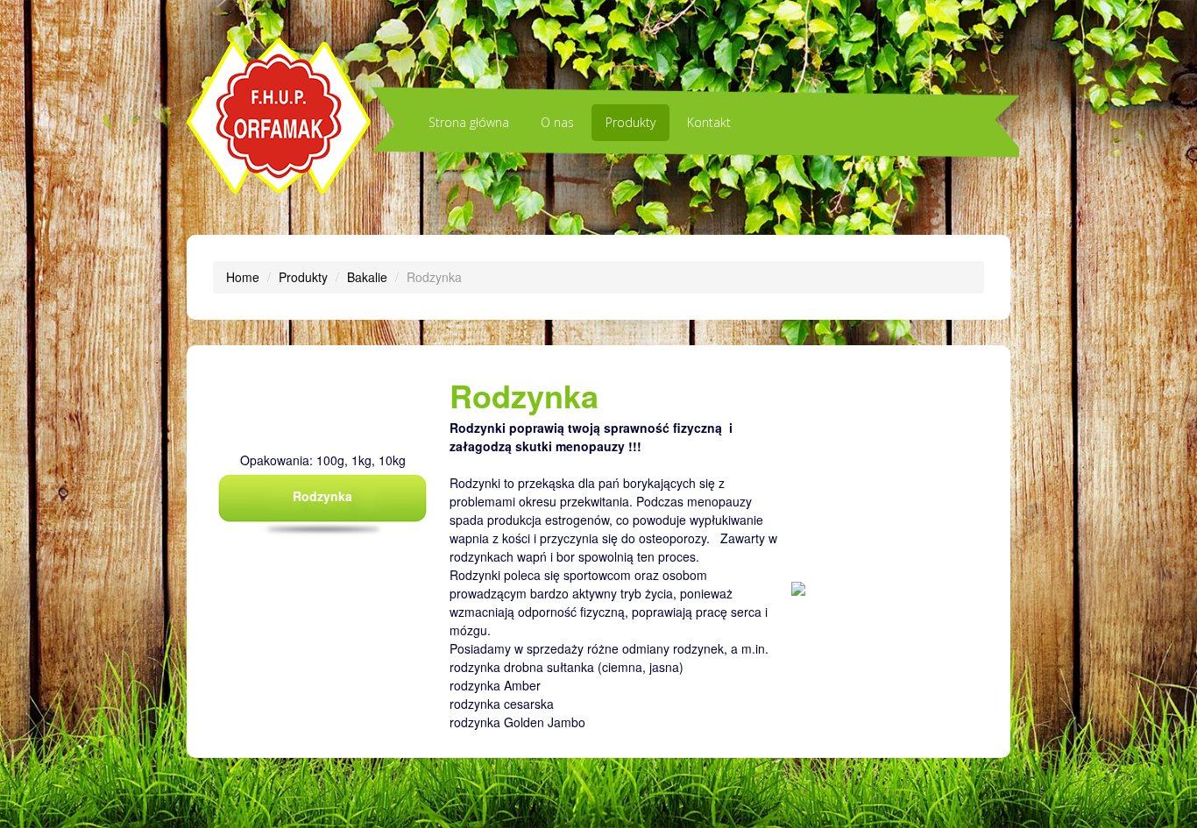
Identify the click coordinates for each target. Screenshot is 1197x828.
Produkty (630, 122)
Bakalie (367, 277)
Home (242, 277)
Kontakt (709, 122)
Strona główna (469, 122)
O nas (557, 122)
